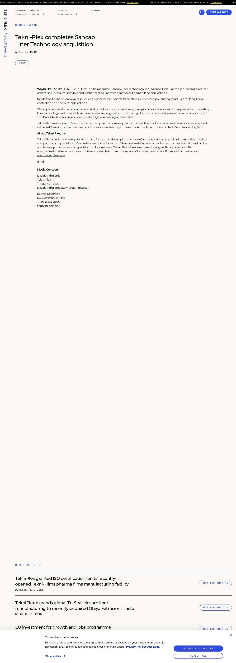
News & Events (26, 25)
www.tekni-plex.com (51, 155)
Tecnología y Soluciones (28, 14)
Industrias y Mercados (27, 10)
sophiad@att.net (48, 206)
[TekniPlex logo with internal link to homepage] (5, 19)
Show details (53, 656)
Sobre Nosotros (66, 14)
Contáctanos (219, 12)
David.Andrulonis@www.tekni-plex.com (63, 187)
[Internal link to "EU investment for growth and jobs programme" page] (123, 629)
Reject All (198, 655)
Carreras (95, 10)
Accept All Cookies (198, 648)
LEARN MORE (132, 2)
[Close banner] (230, 635)
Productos (63, 10)
